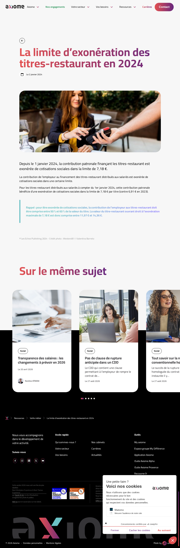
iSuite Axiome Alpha (144, 461)
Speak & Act (19, 495)
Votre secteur (62, 449)
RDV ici (14, 502)
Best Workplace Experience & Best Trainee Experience (27, 491)
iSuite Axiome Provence (146, 467)
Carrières (96, 449)
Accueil (7, 418)
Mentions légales (53, 543)
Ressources (19, 418)
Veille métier (35, 418)
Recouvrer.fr (140, 473)
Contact (164, 6)
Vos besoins (61, 455)
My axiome (140, 442)
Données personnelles (33, 543)
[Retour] (22, 41)
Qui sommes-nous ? (65, 442)
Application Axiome (144, 455)
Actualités (96, 455)
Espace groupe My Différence (149, 449)
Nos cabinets (98, 442)
